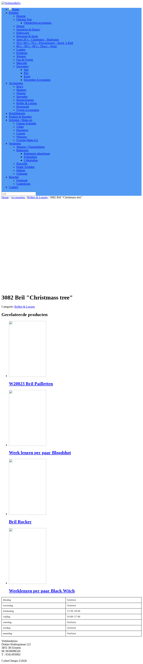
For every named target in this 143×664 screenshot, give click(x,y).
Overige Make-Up (27, 140)
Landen (20, 49)
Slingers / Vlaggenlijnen (30, 146)
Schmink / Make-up (20, 120)
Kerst (27, 76)
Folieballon (30, 157)
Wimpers (21, 136)
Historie (21, 16)
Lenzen (20, 133)
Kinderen (21, 53)
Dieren (20, 26)
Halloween (22, 32)
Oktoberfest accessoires (37, 22)
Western (21, 56)
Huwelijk (21, 163)
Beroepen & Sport (27, 36)
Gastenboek (23, 183)
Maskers (21, 89)
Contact (13, 187)
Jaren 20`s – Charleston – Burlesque (37, 39)
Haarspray (22, 130)
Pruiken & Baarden (20, 116)
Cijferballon (31, 160)
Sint (26, 69)
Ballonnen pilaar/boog (37, 153)
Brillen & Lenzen (26, 103)
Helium (20, 170)
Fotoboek (22, 180)
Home (5, 197)
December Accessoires (37, 79)
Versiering (15, 143)
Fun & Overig (24, 59)
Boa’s (19, 86)
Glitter (20, 126)
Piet (26, 73)
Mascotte (21, 63)
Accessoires (16, 83)
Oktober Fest (24, 19)
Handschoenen (25, 100)
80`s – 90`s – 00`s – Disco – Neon (36, 46)
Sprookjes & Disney (28, 29)
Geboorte (21, 173)
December (22, 66)
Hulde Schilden (25, 167)
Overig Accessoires (27, 110)
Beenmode (22, 106)
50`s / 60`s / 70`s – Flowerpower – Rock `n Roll (44, 43)
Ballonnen (22, 150)
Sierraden (22, 96)
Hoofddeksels (17, 113)
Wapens (21, 93)
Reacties (14, 177)
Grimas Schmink (26, 123)
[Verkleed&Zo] (10, 3)
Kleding (13, 12)
